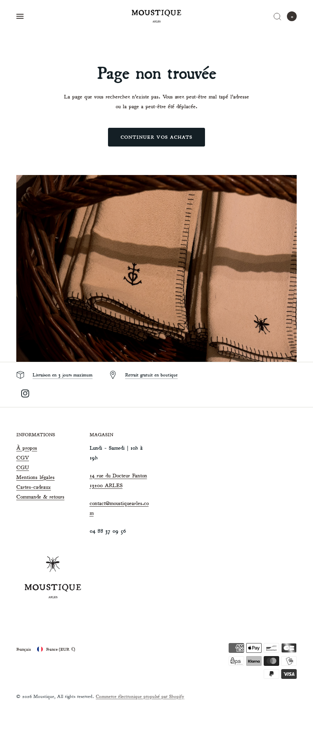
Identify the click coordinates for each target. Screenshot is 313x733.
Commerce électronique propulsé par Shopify (140, 696)
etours (57, 496)
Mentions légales (35, 477)
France (60, 649)
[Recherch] (277, 16)
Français (23, 649)
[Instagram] (25, 394)
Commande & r (33, 496)
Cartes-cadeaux (33, 487)
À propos (26, 447)
